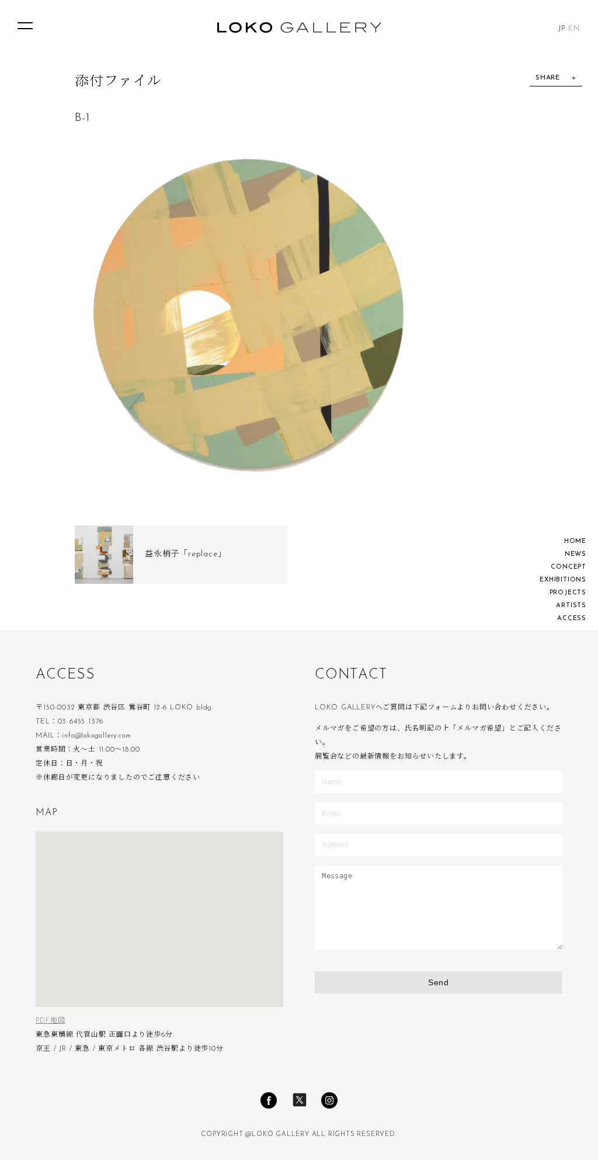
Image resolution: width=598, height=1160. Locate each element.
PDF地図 (50, 1020)
